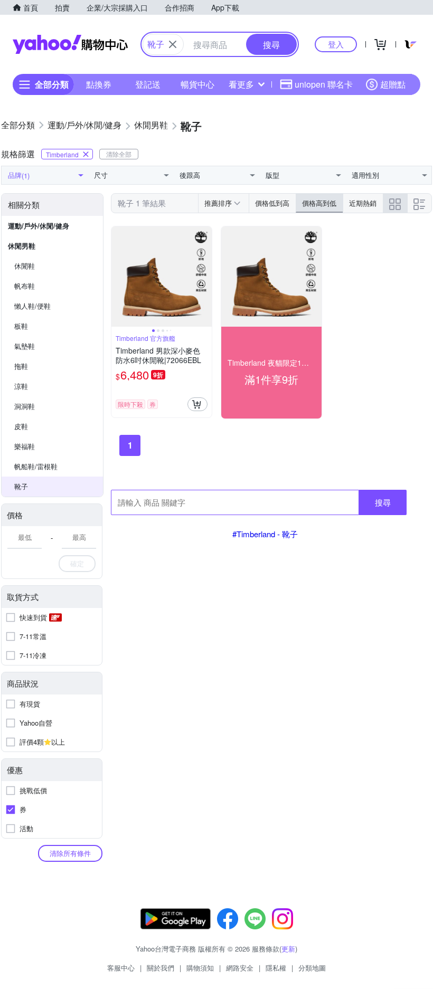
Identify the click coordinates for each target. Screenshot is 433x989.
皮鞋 (21, 426)
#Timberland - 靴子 (265, 533)
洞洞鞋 (24, 406)
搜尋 (383, 502)
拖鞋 (21, 366)
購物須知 (200, 968)
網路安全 (239, 968)
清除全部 (118, 153)
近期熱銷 (362, 203)
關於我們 (160, 968)
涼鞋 (21, 386)
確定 (77, 563)
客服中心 (121, 968)
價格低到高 (272, 203)
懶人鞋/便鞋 (32, 306)
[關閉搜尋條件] (172, 44)
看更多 (241, 84)
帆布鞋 (24, 286)
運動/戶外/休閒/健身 (38, 226)
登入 (336, 44)
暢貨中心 (197, 84)
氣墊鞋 (24, 346)
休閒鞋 (24, 266)
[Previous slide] (118, 276)
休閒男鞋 (21, 246)
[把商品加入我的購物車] (197, 404)
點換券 (98, 84)
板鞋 (21, 326)
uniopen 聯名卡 (324, 84)
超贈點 (393, 84)
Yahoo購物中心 (70, 44)
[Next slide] (205, 276)
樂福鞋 (24, 446)
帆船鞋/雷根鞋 (36, 466)
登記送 (148, 84)
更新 (288, 949)
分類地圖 (312, 968)
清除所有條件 (70, 853)
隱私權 (276, 968)
